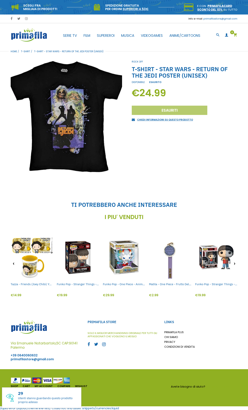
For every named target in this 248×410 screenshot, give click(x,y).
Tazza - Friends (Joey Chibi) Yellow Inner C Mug (32, 284)
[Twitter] (18, 19)
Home (14, 51)
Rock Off (137, 61)
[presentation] (13, 264)
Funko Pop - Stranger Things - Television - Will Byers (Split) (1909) (216, 284)
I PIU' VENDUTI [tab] (124, 217)
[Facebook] (12, 19)
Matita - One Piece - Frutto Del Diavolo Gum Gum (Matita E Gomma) (170, 284)
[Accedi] (226, 35)
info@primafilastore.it (221, 386)
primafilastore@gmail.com (220, 19)
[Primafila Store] (29, 35)
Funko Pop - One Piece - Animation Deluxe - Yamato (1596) (124, 284)
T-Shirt (25, 51)
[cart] (235, 35)
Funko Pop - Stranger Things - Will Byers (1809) (78, 284)
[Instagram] (26, 19)
